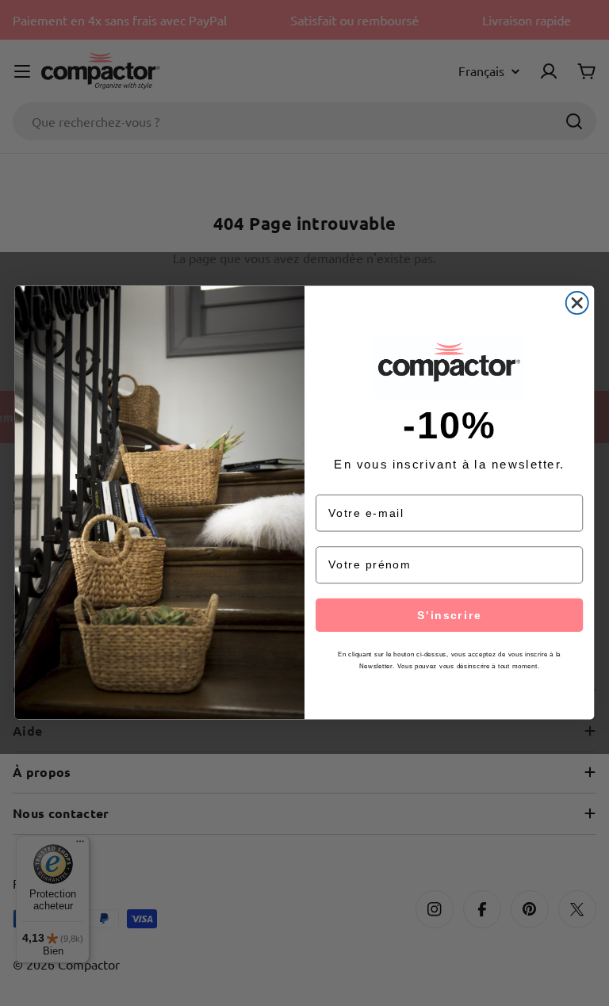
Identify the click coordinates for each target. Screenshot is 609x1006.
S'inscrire (449, 615)
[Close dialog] (577, 303)
